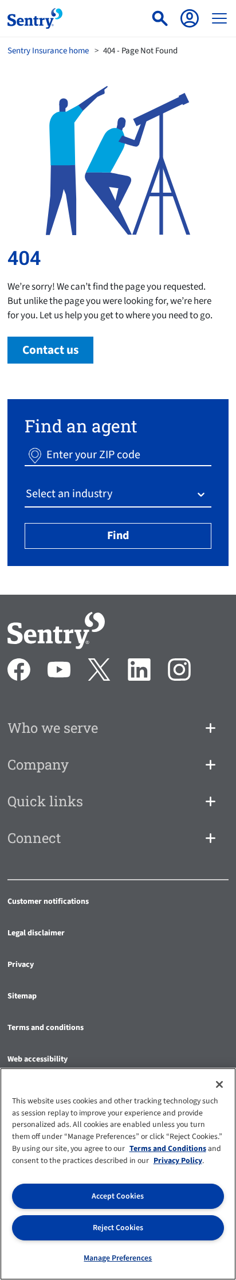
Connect (34, 838)
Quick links (45, 801)
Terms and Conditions (167, 1148)
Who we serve (52, 728)
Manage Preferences (118, 1258)
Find (118, 536)
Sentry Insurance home (48, 51)
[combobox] (27, 494)
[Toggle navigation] (219, 18)
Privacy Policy (178, 1160)
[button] (35, 454)
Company (38, 764)
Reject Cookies (118, 1228)
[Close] (219, 1084)
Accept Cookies (118, 1196)
